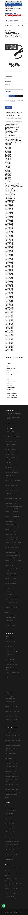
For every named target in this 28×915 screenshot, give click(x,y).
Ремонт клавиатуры (10, 495)
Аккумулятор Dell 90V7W (11, 514)
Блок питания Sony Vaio (11, 763)
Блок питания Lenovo (11, 761)
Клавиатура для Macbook (11, 854)
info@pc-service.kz (11, 8)
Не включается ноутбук (11, 898)
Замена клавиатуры (10, 477)
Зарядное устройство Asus (12, 776)
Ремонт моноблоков (10, 620)
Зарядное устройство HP (11, 779)
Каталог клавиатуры (10, 857)
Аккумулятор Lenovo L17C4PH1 (13, 511)
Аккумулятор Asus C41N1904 (12, 552)
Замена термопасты (10, 475)
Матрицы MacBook (10, 810)
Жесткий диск (9, 385)
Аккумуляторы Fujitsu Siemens (13, 711)
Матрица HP (9, 818)
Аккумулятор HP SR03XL (11, 575)
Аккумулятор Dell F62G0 (11, 539)
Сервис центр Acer (10, 649)
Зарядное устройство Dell (12, 789)
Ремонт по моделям (11, 387)
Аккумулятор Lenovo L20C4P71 (13, 581)
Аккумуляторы (10, 374)
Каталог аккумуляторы (11, 696)
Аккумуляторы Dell (10, 703)
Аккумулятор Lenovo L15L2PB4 (12, 516)
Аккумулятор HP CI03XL (11, 565)
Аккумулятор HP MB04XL (11, 578)
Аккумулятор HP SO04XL (11, 529)
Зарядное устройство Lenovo (12, 781)
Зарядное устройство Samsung (13, 792)
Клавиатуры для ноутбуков (12, 844)
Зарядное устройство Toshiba (12, 786)
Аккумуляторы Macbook (11, 706)
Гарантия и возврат (10, 641)
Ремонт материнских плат (12, 490)
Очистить (21, 21)
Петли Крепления (10, 383)
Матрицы (8, 366)
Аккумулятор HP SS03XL (11, 503)
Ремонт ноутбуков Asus (11, 441)
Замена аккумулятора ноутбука (13, 434)
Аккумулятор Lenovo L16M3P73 (13, 555)
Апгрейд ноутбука (10, 896)
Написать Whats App (11, 6)
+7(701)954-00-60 (17, 1)
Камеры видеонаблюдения (12, 393)
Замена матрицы (10, 467)
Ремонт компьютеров (10, 622)
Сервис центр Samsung (11, 669)
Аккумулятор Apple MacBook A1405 (14, 506)
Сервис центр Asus (10, 654)
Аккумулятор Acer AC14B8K (12, 524)
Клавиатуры (9, 376)
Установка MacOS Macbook (12, 599)
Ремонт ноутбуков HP (11, 444)
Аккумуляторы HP (10, 709)
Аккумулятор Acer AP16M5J (12, 508)
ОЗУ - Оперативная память (12, 395)
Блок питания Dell (10, 758)
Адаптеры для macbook (11, 771)
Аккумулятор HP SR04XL (11, 573)
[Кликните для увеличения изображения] (14, 50)
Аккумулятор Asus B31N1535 (12, 526)
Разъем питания (10, 389)
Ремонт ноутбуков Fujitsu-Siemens (13, 672)
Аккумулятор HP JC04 (10, 557)
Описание (8, 107)
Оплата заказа (9, 638)
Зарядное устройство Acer (12, 774)
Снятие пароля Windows (11, 628)
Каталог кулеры (9, 859)
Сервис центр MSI (10, 667)
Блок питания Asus (10, 750)
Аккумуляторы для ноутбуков (12, 851)
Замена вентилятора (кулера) (12, 464)
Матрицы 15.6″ (9, 833)
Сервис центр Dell (10, 659)
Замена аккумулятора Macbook (13, 597)
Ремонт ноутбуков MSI (11, 449)
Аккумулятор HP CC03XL (11, 532)
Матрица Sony (9, 828)
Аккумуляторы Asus (10, 701)
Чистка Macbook (9, 594)
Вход (19, 8)
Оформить (16, 21)
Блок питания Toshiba (11, 753)
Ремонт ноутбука (10, 431)
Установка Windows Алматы (12, 615)
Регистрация (9, 10)
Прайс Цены (8, 462)
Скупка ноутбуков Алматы (12, 893)
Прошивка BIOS (9, 488)
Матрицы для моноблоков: (12, 397)
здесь (20, 912)
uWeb (11, 912)
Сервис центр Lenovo (11, 662)
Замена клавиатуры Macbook (12, 607)
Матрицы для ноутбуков (11, 849)
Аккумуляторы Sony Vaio (11, 719)
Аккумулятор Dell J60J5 (11, 521)
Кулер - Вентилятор (10, 381)
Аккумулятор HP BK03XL (11, 534)
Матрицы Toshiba (10, 831)
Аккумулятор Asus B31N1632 (12, 537)
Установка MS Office (10, 617)
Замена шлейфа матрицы (12, 472)
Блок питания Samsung (11, 766)
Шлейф (8, 391)
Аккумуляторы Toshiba (11, 721)
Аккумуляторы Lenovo (11, 714)
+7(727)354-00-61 (10, 1)
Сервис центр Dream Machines (13, 651)
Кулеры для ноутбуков (11, 846)
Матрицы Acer (9, 815)
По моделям (8, 732)
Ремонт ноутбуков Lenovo (11, 452)
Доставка (8, 636)
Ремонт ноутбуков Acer (11, 439)
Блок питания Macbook (11, 748)
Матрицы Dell (9, 821)
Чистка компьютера (10, 625)
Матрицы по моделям (11, 368)
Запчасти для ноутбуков (11, 839)
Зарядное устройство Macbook (13, 740)
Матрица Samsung (10, 826)
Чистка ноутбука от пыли (11, 470)
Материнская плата (10, 377)
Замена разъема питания (12, 485)
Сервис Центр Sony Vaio (11, 664)
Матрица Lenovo (10, 823)
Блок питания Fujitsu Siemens (12, 768)
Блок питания (9, 370)
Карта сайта (9, 644)
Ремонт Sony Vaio (10, 459)
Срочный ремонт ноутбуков (12, 436)
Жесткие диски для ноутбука (12, 841)
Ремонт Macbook (10, 454)
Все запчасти (9, 646)
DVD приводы (9, 379)
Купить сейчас (18, 95)
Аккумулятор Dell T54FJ (11, 519)
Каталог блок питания (11, 730)
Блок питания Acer (10, 743)
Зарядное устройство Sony (12, 784)
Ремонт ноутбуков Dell (11, 446)
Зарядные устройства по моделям (13, 372)
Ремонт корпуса (9, 493)
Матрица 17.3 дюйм (10, 836)
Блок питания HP (10, 756)
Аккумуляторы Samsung (11, 716)
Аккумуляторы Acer (10, 698)
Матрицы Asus (9, 813)
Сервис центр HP (10, 656)
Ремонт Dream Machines (11, 457)
